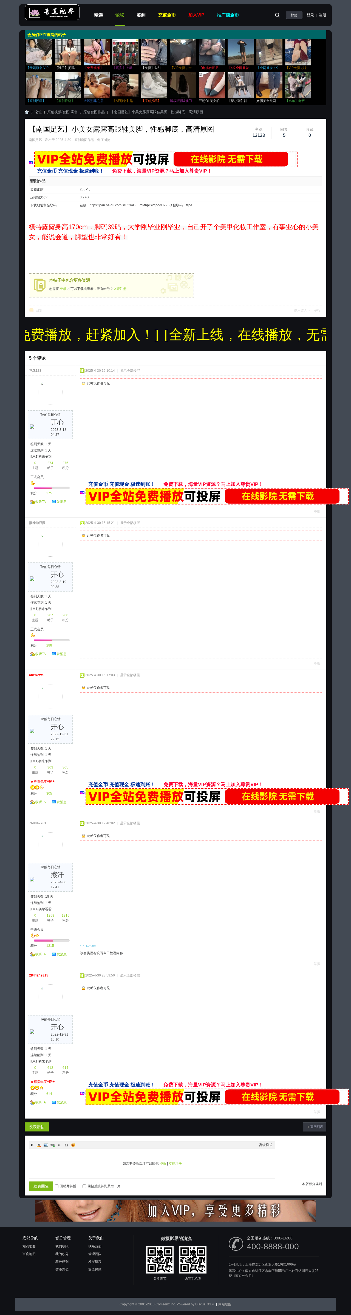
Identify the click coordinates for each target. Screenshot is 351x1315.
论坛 (119, 15)
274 (50, 463)
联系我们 (94, 1246)
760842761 (37, 823)
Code (66, 1145)
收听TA (40, 502)
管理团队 (94, 1254)
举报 (317, 310)
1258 (50, 915)
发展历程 (94, 1262)
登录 (310, 15)
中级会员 (37, 929)
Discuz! (200, 1304)
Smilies (73, 1145)
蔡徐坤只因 (37, 523)
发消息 (62, 502)
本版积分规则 (312, 1184)
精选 (98, 15)
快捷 (294, 15)
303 (50, 767)
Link (52, 1145)
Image (46, 1145)
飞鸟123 (35, 371)
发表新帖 (36, 1127)
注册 (322, 15)
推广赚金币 (228, 15)
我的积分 (62, 1254)
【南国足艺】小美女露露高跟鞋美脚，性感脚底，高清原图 (156, 112)
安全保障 (94, 1269)
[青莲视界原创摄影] (52, 19)
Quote (59, 1145)
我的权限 (62, 1246)
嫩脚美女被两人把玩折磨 (274, 101)
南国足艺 (35, 140)
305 (65, 767)
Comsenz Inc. (165, 1304)
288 (65, 615)
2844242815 (38, 975)
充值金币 (167, 15)
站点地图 (29, 1246)
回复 (39, 310)
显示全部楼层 (130, 371)
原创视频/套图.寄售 (62, 112)
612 (50, 1068)
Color (39, 1145)
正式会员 (37, 477)
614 (65, 1068)
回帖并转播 (68, 1186)
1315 (65, 915)
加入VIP (196, 15)
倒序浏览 (103, 140)
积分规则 (62, 1262)
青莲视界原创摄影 (27, 112)
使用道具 (300, 310)
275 (65, 463)
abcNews (36, 675)
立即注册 (119, 289)
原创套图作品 (94, 112)
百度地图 (29, 1254)
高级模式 (265, 1145)
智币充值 (62, 1269)
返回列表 (316, 1127)
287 (50, 615)
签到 (141, 15)
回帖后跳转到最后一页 (103, 1186)
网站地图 (224, 1304)
